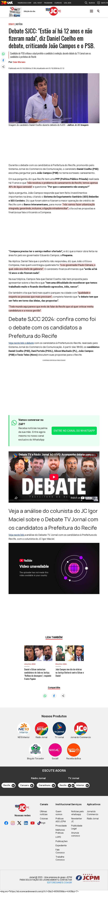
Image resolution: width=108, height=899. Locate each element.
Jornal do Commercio (92, 813)
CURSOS (58, 3)
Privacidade (61, 825)
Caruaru (26, 785)
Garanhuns (46, 785)
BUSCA (92, 3)
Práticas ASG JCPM (61, 820)
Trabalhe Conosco (60, 858)
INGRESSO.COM (24, 3)
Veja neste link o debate (21, 343)
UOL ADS (67, 3)
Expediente (61, 845)
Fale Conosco (60, 851)
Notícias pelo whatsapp (77, 813)
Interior (82, 785)
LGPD (58, 837)
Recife (8, 785)
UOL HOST (37, 3)
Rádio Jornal (93, 818)
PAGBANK (48, 3)
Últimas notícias (44, 813)
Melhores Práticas (60, 831)
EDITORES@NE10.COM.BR (59, 882)
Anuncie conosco (75, 834)
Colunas (44, 818)
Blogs (42, 822)
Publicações (62, 841)
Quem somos (59, 813)
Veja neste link (16, 534)
